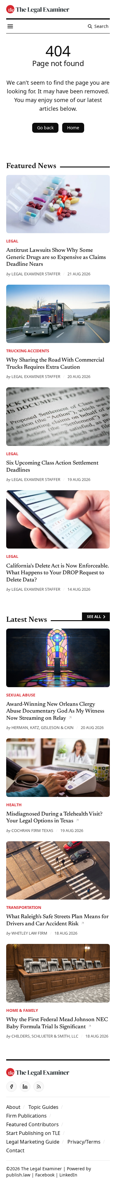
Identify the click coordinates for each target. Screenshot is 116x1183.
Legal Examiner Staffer (35, 274)
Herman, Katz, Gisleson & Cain (42, 727)
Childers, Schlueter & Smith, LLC (44, 1036)
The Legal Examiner (41, 1169)
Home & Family (22, 1010)
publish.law (18, 1175)
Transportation (23, 907)
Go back (45, 128)
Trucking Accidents (27, 351)
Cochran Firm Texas (32, 830)
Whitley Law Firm (29, 933)
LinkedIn (68, 1175)
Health (14, 804)
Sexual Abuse (20, 695)
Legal (12, 241)
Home (73, 128)
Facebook (44, 1175)
